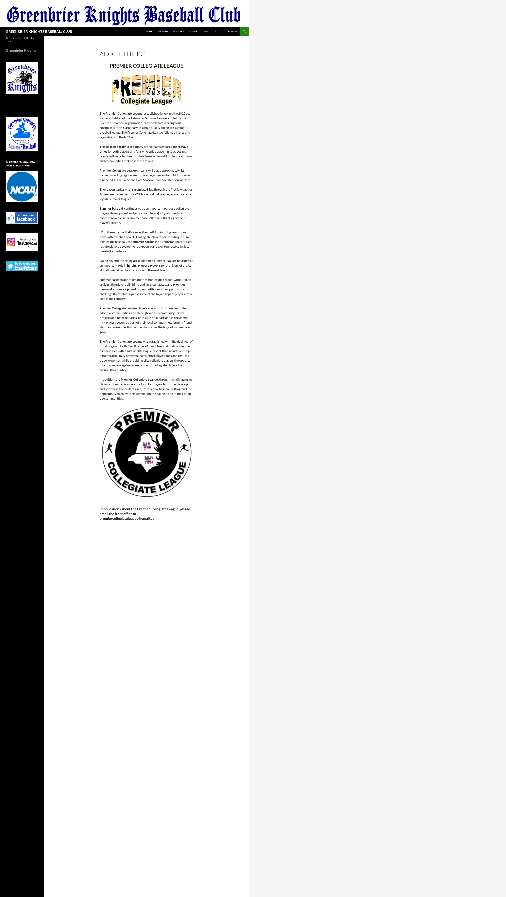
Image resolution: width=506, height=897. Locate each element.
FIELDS (218, 31)
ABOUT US (163, 31)
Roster (193, 31)
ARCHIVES (232, 31)
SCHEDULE (178, 31)
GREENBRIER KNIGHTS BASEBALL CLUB (39, 31)
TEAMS (206, 31)
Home (149, 31)
